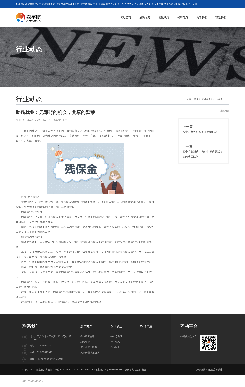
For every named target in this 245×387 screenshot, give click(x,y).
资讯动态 (206, 99)
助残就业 (85, 341)
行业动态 (218, 99)
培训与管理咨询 (88, 347)
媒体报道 (115, 347)
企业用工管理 (87, 336)
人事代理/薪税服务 (90, 352)
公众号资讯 (116, 336)
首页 (196, 99)
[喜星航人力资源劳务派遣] (28, 17)
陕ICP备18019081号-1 (112, 369)
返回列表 (224, 110)
